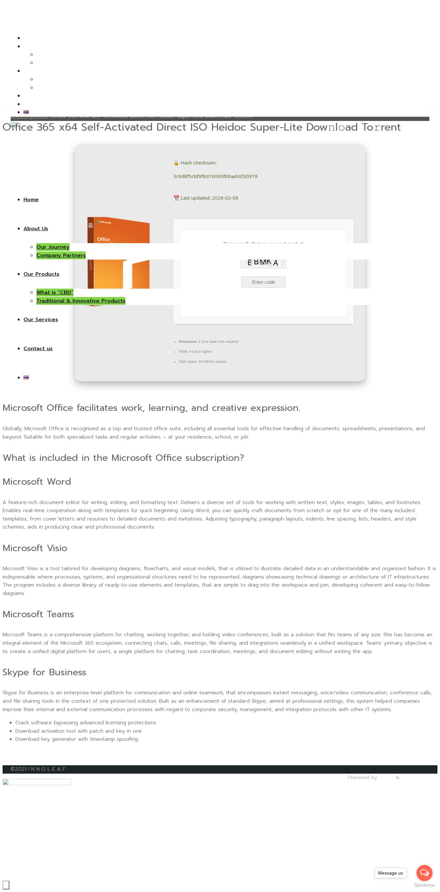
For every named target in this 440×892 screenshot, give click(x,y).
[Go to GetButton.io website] (424, 885)
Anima (385, 777)
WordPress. (415, 777)
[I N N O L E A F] (32, 136)
